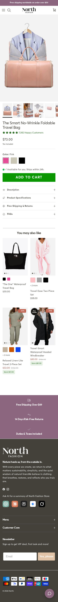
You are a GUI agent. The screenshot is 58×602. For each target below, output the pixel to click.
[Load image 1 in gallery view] (29, 58)
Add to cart (29, 177)
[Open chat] (49, 593)
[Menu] (3, 10)
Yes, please (46, 556)
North (11, 591)
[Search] (10, 10)
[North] (29, 10)
